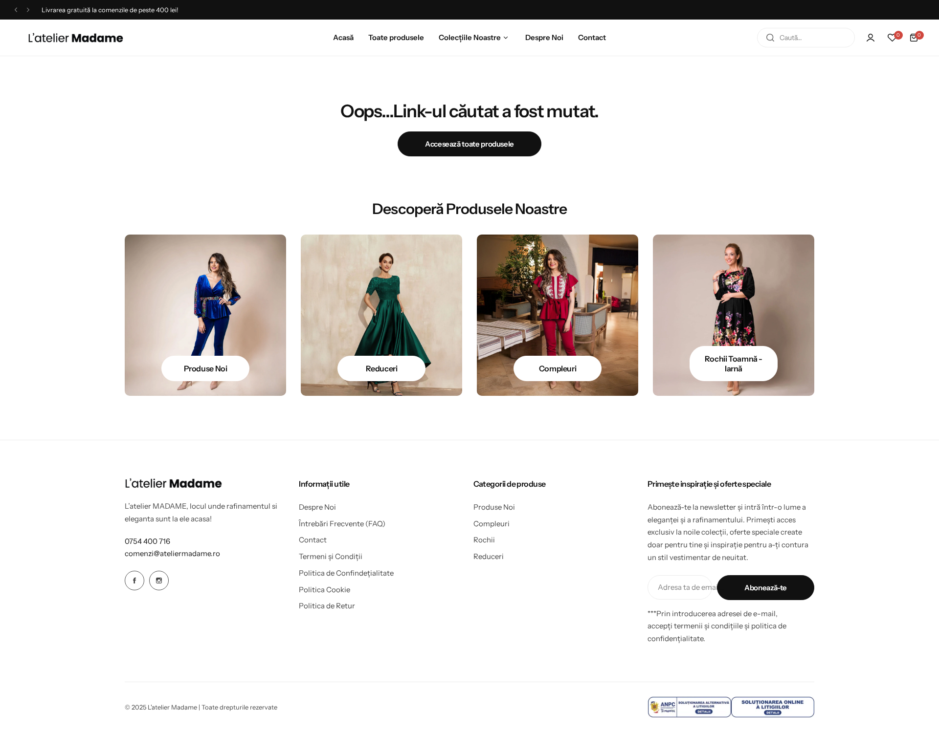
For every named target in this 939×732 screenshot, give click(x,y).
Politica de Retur (327, 605)
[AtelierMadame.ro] (76, 37)
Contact (313, 539)
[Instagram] (159, 580)
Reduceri (488, 556)
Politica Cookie (324, 589)
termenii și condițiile (708, 625)
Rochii (484, 539)
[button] (16, 10)
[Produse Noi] (205, 315)
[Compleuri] (557, 315)
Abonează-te (765, 587)
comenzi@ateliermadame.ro (172, 553)
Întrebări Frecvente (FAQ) (342, 523)
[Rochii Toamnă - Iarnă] (733, 315)
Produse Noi (494, 507)
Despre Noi (317, 507)
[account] (870, 37)
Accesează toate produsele (469, 144)
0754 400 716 (147, 541)
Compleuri (491, 523)
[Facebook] (134, 580)
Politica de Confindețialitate (346, 573)
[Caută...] (770, 37)
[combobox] (806, 37)
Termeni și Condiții (330, 556)
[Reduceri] (381, 315)
